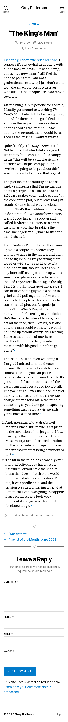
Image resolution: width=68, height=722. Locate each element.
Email (8, 633)
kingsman (37, 515)
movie (49, 515)
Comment (11, 581)
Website (9, 651)
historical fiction (19, 515)
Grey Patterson (34, 8)
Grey (26, 42)
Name (9, 616)
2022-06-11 (45, 42)
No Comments (36, 48)
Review (33, 24)
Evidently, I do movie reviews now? (31, 60)
